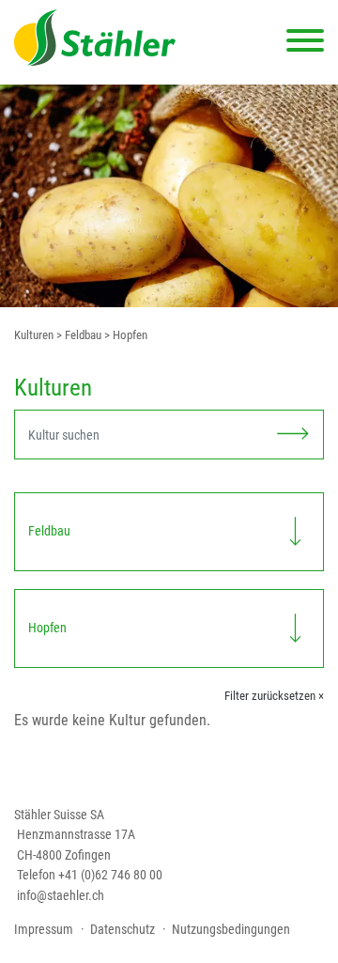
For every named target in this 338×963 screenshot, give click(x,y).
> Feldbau (77, 335)
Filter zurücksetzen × (274, 696)
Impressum (43, 929)
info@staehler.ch (60, 895)
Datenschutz (122, 929)
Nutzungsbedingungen (231, 929)
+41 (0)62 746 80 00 (110, 874)
